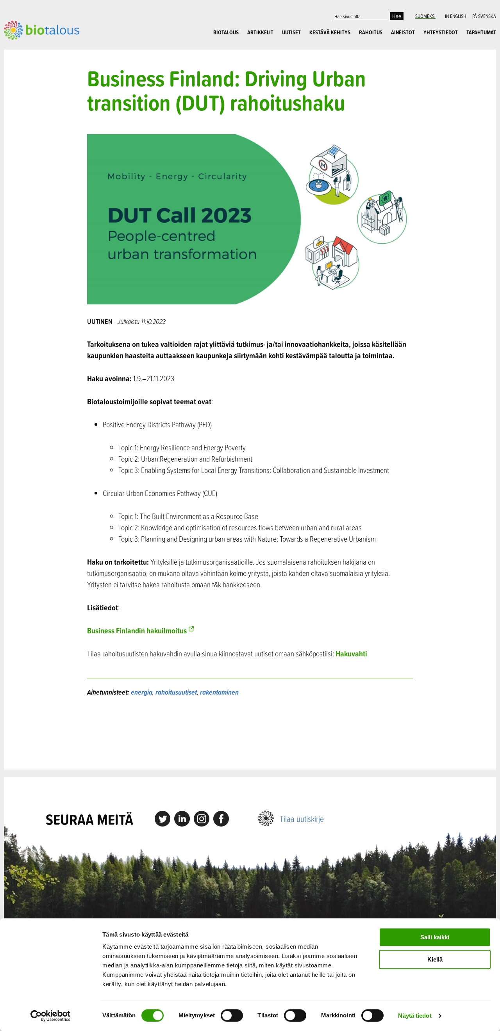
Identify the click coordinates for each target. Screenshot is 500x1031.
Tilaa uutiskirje (302, 818)
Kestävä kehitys (329, 32)
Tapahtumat (481, 32)
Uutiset (291, 32)
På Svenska (484, 16)
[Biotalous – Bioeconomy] (41, 29)
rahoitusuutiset (176, 692)
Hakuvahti (351, 653)
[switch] (232, 1015)
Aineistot (403, 32)
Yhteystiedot (440, 32)
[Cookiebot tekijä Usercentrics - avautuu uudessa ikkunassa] (50, 1016)
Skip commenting (249, 733)
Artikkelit (260, 32)
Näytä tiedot (414, 1015)
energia (141, 692)
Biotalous (226, 32)
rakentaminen (219, 692)
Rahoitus (370, 32)
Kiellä (435, 959)
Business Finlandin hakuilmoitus (137, 630)
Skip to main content (31, 48)
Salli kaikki (434, 937)
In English (455, 16)
